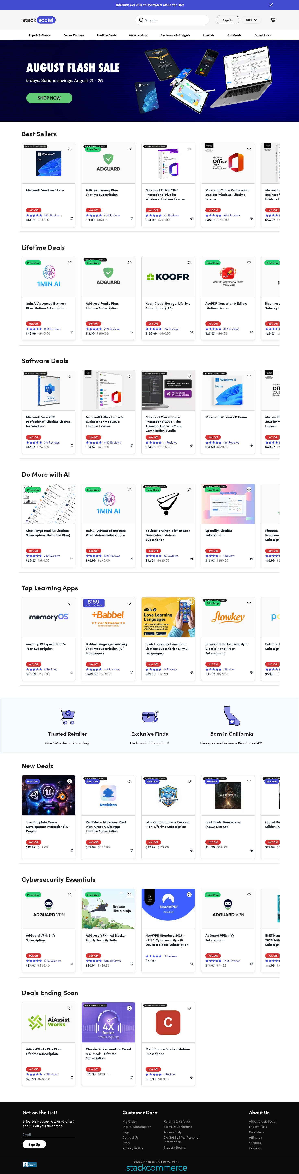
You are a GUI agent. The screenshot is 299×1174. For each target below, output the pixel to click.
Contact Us (130, 1137)
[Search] (141, 20)
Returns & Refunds (177, 1121)
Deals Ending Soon (50, 992)
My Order (129, 1121)
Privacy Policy (132, 1148)
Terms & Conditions (178, 1126)
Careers (255, 1148)
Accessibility (173, 1132)
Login (126, 1132)
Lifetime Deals (106, 35)
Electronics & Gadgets (175, 35)
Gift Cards (234, 35)
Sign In (228, 20)
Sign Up (34, 1144)
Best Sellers (39, 133)
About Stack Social (262, 1121)
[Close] (271, 5)
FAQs (126, 1142)
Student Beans (174, 1147)
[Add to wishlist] (69, 149)
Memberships (138, 35)
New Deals (37, 765)
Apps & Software (39, 35)
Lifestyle (208, 35)
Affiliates (255, 1137)
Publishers (256, 1132)
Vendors (255, 1142)
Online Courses (74, 35)
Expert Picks (262, 35)
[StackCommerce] (156, 1167)
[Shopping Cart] (273, 20)
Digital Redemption (136, 1126)
